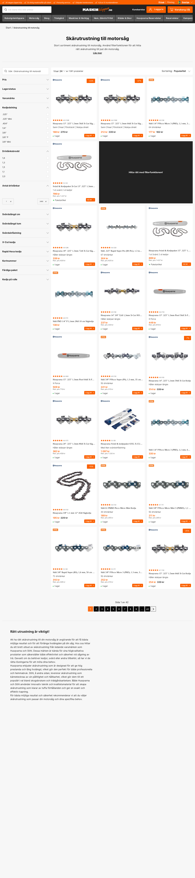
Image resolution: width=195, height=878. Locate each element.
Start (8, 27)
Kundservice (138, 9)
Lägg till (88, 135)
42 (147, 609)
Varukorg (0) (182, 9)
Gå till (89, 200)
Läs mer (97, 53)
